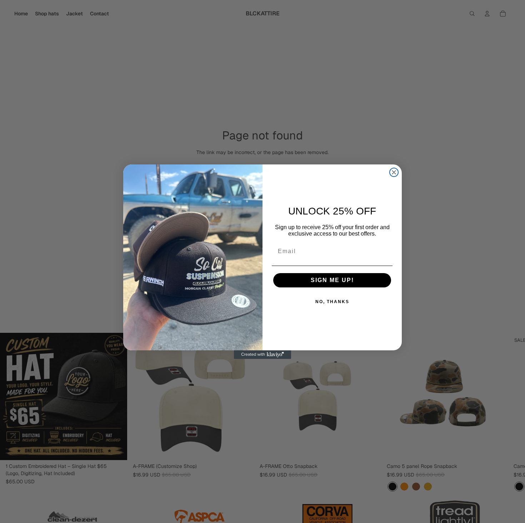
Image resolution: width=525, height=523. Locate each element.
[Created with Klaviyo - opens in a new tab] (262, 354)
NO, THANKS (332, 301)
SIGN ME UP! (332, 280)
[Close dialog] (394, 172)
